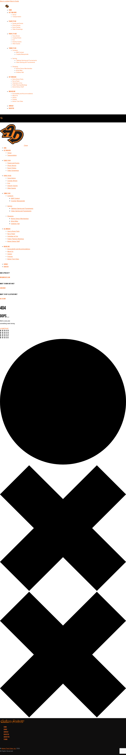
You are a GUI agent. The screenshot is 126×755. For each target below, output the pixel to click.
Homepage (4, 329)
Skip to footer (14, 1)
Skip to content (5, 1)
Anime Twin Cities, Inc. (9, 748)
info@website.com (5, 277)
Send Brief (3, 288)
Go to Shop (3, 299)
